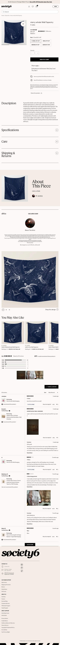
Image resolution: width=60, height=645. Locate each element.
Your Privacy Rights (6, 632)
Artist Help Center (5, 613)
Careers (3, 599)
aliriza (33, 25)
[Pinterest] (22, 568)
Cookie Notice (5, 620)
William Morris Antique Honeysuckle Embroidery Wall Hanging (14, 417)
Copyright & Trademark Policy (8, 627)
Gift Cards (4, 591)
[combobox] (30, 11)
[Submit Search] (3, 11)
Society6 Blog (4, 601)
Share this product (35, 93)
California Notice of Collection (8, 623)
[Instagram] (22, 564)
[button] (44, 31)
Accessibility (4, 629)
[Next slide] (55, 336)
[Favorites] (33, 6)
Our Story (4, 596)
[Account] (29, 6)
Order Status (4, 589)
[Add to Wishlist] (4, 323)
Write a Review (53, 387)
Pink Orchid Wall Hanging (13, 401)
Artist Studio (4, 615)
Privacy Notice (5, 618)
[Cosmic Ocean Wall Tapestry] (30, 279)
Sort (45, 392)
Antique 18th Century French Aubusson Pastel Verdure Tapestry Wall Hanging (14, 482)
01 (3, 309)
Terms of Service (5, 625)
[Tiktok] (22, 571)
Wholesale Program (6, 605)
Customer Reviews (6, 603)
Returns (3, 586)
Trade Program (5, 608)
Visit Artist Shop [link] (33, 213)
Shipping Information (6, 584)
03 (9, 309)
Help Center (4, 582)
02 (6, 309)
